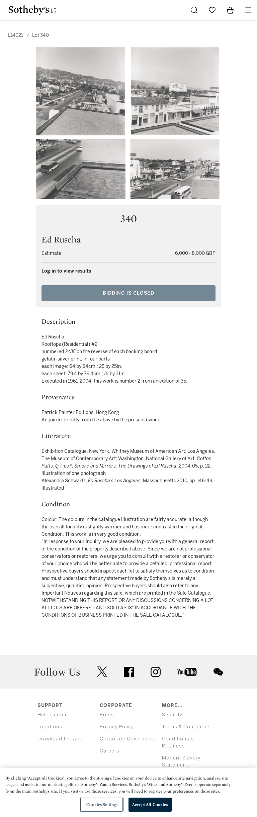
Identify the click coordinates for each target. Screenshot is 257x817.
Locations (49, 727)
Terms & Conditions (186, 727)
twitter (102, 672)
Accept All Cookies (150, 804)
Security (172, 715)
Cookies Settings (101, 804)
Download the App (60, 739)
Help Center (52, 715)
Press (107, 715)
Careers (109, 751)
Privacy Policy (117, 727)
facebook (129, 672)
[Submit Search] (194, 10)
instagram (156, 672)
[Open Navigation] (248, 10)
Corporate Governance (128, 739)
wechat (218, 672)
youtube (187, 672)
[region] (128, 792)
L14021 (15, 35)
